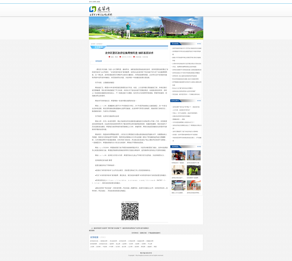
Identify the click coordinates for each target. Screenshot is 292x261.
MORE (199, 44)
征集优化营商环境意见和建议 (181, 116)
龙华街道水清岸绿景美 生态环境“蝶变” (184, 91)
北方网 (130, 246)
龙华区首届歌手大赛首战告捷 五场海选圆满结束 (186, 70)
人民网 (92, 246)
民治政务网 (113, 241)
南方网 (124, 246)
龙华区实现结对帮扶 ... (194, 193)
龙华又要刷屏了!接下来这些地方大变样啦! (185, 131)
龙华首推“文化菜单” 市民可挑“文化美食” (107, 228)
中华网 (111, 246)
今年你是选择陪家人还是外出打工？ (183, 122)
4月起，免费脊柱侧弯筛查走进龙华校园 (184, 67)
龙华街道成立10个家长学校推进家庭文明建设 (186, 73)
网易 (155, 246)
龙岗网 (137, 244)
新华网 (98, 246)
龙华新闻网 (100, 11)
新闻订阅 (143, 233)
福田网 (112, 244)
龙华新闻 (99, 44)
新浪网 (137, 246)
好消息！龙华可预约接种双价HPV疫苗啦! (185, 134)
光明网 (144, 244)
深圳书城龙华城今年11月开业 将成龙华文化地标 (186, 48)
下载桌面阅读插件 (154, 233)
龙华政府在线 (94, 241)
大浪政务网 (131, 241)
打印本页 (135, 233)
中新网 (105, 246)
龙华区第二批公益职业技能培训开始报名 (184, 76)
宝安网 (131, 244)
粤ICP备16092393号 (146, 253)
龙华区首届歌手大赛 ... (194, 163)
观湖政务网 (104, 241)
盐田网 (124, 244)
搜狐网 (149, 246)
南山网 (118, 244)
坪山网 (150, 244)
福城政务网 (140, 241)
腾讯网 (143, 246)
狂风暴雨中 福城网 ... (193, 178)
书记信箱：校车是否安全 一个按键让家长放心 (186, 94)
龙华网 (93, 44)
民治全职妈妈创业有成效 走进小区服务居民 (185, 79)
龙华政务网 (122, 241)
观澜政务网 (149, 241)
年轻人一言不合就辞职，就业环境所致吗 (185, 113)
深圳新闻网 (93, 244)
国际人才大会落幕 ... (178, 193)
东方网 (118, 246)
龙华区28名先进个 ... (178, 178)
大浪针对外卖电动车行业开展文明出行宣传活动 (186, 63)
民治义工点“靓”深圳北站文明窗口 (182, 88)
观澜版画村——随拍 (179, 119)
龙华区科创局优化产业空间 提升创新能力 (136, 228)
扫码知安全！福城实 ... (178, 163)
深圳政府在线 (103, 244)
